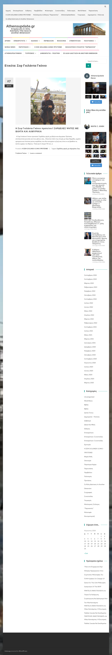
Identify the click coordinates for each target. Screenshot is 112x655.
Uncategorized (89, 397)
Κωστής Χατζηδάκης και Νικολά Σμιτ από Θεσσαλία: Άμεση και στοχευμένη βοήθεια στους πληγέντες (99, 238)
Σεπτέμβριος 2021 (90, 327)
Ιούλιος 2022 (88, 303)
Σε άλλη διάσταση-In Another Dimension (20, 19)
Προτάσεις (87, 480)
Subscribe (97, 102)
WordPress (23, 651)
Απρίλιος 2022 (89, 315)
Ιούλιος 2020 (88, 367)
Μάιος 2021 (88, 335)
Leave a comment (36, 153)
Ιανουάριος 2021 (90, 343)
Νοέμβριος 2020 (89, 351)
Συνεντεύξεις (60, 11)
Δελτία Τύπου (88, 413)
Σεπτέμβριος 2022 (90, 299)
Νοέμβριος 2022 (89, 291)
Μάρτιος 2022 (89, 319)
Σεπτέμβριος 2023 (90, 279)
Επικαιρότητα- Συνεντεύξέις (93, 441)
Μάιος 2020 (88, 375)
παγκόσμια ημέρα (90, 464)
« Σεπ (86, 553)
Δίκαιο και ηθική (89, 425)
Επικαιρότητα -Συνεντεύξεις (93, 437)
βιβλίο (86, 409)
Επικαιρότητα (18, 11)
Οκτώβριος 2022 (90, 295)
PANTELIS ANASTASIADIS (93, 591)
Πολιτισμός (71, 11)
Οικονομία (87, 460)
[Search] (88, 65)
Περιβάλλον (38, 11)
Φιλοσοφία (49, 11)
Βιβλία (86, 405)
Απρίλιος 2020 (89, 379)
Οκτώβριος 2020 (90, 355)
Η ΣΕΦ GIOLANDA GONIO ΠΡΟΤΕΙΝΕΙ (18, 15)
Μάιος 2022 (88, 311)
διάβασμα (87, 421)
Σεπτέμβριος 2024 (90, 275)
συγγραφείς (88, 492)
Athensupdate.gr (20, 26)
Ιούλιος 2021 (88, 331)
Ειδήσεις (28, 11)
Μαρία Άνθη (88, 456)
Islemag (7, 651)
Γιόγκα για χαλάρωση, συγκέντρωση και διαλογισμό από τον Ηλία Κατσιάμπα (95, 598)
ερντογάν (87, 444)
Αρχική (8, 11)
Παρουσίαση (93, 11)
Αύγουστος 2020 (90, 363)
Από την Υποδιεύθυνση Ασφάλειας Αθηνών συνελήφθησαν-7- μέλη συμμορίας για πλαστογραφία (94, 223)
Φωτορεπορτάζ (89, 516)
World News (82, 11)
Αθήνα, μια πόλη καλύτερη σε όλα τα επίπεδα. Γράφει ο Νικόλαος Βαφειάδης (99, 202)
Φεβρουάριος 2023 (90, 287)
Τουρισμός (81, 15)
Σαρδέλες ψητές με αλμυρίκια (66, 148)
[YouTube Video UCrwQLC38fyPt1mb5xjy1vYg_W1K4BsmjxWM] (95, 138)
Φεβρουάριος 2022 (90, 323)
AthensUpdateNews (68, 15)
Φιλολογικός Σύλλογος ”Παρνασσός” (46, 15)
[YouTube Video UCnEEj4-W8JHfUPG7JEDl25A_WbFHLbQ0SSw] (95, 88)
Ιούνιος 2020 (88, 371)
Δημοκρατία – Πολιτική (96, 15)
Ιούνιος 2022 (88, 307)
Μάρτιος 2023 (89, 283)
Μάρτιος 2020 (89, 383)
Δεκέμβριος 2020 (90, 347)
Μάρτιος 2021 (89, 339)
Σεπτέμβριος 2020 (90, 359)
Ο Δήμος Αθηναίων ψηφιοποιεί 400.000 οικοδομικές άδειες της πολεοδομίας (97, 255)
